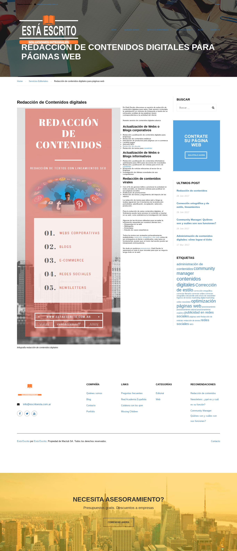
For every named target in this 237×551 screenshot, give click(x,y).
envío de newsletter (207, 296)
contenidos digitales (189, 281)
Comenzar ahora (118, 522)
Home (114, 30)
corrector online (198, 294)
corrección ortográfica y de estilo (147, 237)
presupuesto (145, 248)
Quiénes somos (131, 30)
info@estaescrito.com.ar (47, 4)
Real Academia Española (133, 399)
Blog (200, 30)
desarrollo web (192, 296)
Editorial (160, 393)
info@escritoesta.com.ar (37, 404)
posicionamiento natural (186, 309)
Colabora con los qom (132, 405)
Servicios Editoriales (158, 30)
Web (158, 399)
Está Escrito (23, 441)
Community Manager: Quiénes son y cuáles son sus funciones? (204, 415)
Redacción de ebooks (131, 146)
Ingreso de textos (184, 298)
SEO (191, 324)
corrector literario (184, 294)
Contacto (215, 30)
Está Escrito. (40, 441)
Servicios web (183, 30)
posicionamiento (208, 307)
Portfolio (90, 411)
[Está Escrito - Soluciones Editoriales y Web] (48, 31)
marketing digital (198, 298)
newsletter (147, 148)
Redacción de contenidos (192, 190)
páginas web (194, 317)
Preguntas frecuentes (132, 393)
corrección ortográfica (203, 291)
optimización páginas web (196, 303)
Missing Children (129, 411)
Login (217, 4)
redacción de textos (192, 320)
